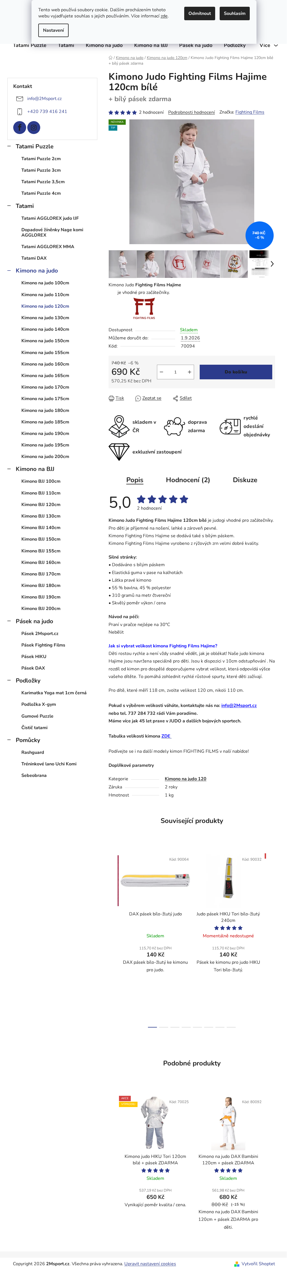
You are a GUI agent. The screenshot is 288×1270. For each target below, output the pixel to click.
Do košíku (236, 372)
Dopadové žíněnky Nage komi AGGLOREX (52, 232)
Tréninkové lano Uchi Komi (48, 764)
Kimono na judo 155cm (45, 353)
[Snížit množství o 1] (161, 372)
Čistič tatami (34, 728)
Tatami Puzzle (34, 146)
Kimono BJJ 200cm (40, 608)
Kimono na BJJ (35, 469)
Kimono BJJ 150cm (40, 539)
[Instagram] (33, 127)
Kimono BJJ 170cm (40, 574)
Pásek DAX (33, 668)
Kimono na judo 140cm (45, 329)
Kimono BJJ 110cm (40, 493)
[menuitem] (29, 45)
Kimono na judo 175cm (45, 399)
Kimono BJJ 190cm (40, 597)
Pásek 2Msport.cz (39, 634)
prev (113, 938)
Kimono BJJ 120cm (40, 505)
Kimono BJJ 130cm (40, 516)
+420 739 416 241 (47, 111)
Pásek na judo (34, 621)
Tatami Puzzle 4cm (41, 193)
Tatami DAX (34, 258)
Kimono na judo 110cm (45, 295)
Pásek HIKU (33, 657)
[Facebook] (19, 127)
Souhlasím (235, 13)
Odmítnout (199, 13)
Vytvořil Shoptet (258, 1264)
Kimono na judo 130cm (45, 318)
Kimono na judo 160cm (45, 364)
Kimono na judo (37, 271)
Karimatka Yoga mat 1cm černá (54, 693)
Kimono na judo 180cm (45, 410)
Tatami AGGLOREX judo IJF (50, 218)
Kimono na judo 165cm (45, 376)
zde (164, 16)
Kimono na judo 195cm (45, 445)
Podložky (28, 680)
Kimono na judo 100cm (45, 283)
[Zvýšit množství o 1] (189, 372)
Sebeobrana (34, 775)
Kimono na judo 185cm (45, 422)
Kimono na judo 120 (185, 779)
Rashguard (32, 752)
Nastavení (53, 30)
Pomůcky (28, 740)
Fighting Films (249, 112)
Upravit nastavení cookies (150, 1264)
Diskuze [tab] (245, 479)
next (270, 938)
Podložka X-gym (38, 704)
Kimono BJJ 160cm (40, 562)
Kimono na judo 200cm (45, 456)
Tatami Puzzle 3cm (41, 170)
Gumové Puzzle (37, 716)
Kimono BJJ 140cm (40, 528)
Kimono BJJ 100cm (40, 481)
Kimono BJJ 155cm (40, 551)
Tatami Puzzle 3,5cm (43, 182)
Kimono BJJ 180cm (40, 585)
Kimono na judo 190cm (45, 433)
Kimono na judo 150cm (45, 341)
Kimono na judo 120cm (45, 306)
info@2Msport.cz (44, 99)
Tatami (25, 206)
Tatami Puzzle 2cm (41, 159)
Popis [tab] (134, 479)
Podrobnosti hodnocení (191, 112)
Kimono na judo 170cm (45, 387)
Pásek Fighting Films (43, 645)
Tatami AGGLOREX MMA (47, 247)
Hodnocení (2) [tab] (188, 479)
